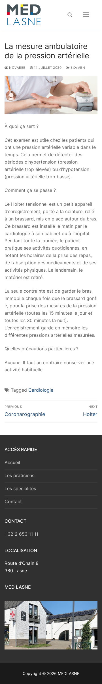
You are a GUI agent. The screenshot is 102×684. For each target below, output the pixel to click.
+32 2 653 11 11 (21, 534)
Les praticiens (19, 475)
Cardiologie (40, 390)
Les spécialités (20, 488)
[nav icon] (86, 15)
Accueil (12, 462)
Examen (77, 68)
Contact (13, 501)
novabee (17, 68)
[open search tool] (70, 15)
